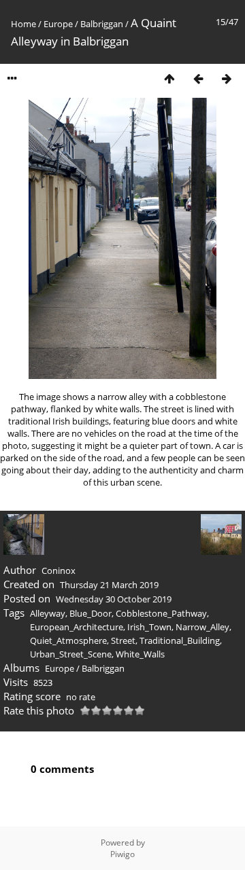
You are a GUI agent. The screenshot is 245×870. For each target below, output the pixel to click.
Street (123, 640)
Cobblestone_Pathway (161, 613)
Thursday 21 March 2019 (109, 585)
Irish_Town (149, 627)
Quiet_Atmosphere (68, 640)
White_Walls (140, 654)
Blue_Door (90, 613)
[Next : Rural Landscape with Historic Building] (226, 78)
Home (23, 24)
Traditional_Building (180, 640)
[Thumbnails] (169, 78)
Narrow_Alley (202, 627)
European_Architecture (76, 627)
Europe (58, 24)
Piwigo (122, 854)
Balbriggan (101, 24)
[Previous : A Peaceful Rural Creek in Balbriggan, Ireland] (198, 78)
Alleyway (47, 613)
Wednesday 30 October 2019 (114, 599)
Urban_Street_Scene (71, 654)
